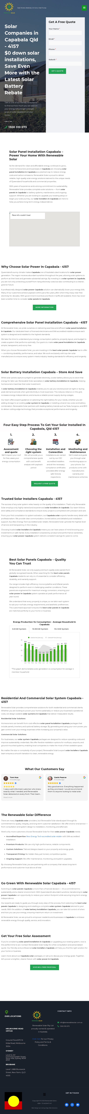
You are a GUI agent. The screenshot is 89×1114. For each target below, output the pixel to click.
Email (52, 39)
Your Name (54, 29)
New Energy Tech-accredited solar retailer (44, 836)
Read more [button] (7, 797)
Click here (36, 1039)
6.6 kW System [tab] (19, 629)
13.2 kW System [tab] (61, 629)
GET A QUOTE (57, 71)
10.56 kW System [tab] (40, 629)
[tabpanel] (44, 655)
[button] (44, 1094)
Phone (52, 49)
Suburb (52, 60)
